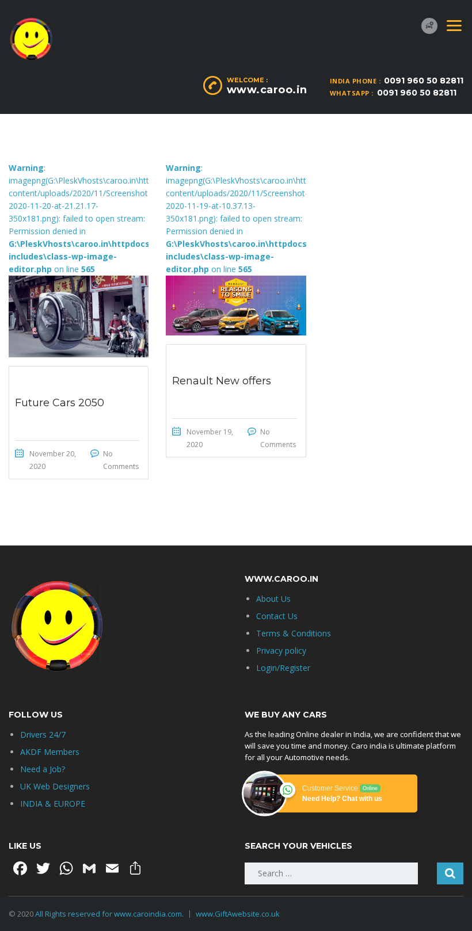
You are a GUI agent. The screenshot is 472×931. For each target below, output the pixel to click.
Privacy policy (281, 650)
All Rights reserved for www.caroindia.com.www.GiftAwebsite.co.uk (157, 914)
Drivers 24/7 (43, 734)
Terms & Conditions (293, 633)
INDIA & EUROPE (52, 803)
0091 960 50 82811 (423, 80)
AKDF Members (49, 751)
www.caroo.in (267, 89)
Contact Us (277, 616)
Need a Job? (42, 769)
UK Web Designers (55, 786)
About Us (273, 598)
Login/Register (283, 667)
